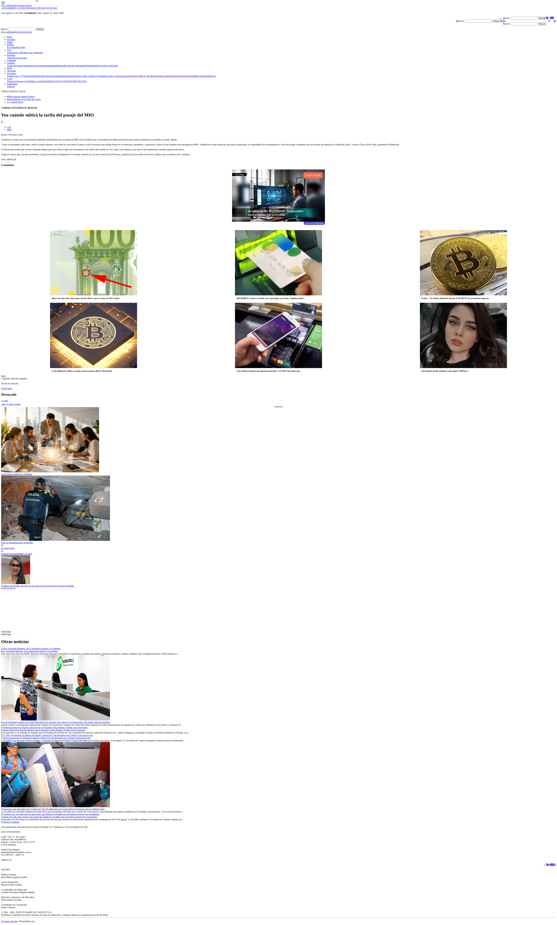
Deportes (28, 76)
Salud (170, 76)
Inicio (9, 37)
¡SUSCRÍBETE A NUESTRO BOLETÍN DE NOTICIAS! (29, 8)
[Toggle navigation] (3, 2)
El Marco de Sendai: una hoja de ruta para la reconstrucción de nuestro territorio (37, 586)
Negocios (11, 71)
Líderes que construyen (32, 52)
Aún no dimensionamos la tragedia (17, 542)
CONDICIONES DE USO (74, 81)
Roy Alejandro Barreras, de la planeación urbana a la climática (29, 651)
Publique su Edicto (36, 81)
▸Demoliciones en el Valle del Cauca (24, 99)
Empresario (12, 84)
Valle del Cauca (14, 58)
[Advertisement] (88, 610)
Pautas (10, 42)
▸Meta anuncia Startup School (21, 96)
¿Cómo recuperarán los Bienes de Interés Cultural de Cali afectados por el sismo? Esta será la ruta (45, 738)
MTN (9, 68)
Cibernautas (28, 65)
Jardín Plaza (75, 76)
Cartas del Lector (15, 65)
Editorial (60, 65)
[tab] (13, 404)
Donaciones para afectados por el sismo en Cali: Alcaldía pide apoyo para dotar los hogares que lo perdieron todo (53, 809)
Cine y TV (19, 76)
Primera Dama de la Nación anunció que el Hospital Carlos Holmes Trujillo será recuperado (43, 730)
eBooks (212, 76)
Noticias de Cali (14, 52)
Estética (10, 76)
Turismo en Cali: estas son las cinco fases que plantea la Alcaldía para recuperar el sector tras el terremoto (49, 817)
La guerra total (8, 548)
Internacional (64, 76)
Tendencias (188, 76)
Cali (9, 50)
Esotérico (42, 76)
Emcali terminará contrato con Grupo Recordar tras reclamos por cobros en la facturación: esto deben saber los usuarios (55, 722)
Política (10, 45)
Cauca (24, 58)
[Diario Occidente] (16, 5)
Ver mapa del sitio (9, 921)
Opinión (11, 63)
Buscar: (460, 21)
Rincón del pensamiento (75, 65)
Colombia (11, 60)
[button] (456, 21)
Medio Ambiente (201, 76)
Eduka (35, 76)
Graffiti (21, 47)
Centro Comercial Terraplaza (94, 76)
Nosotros (11, 39)
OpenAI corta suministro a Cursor (16, 553)
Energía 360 (136, 76)
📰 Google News (15, 102)
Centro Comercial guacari (119, 76)
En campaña (12, 47)
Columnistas (39, 65)
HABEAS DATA (53, 81)
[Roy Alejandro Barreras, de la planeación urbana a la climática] (30, 648)
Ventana (90, 65)
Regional (11, 55)
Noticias (11, 81)
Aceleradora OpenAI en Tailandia (16, 474)
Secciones (11, 73)
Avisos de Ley (21, 81)
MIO (9, 130)
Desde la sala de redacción (106, 65)
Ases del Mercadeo (150, 76)
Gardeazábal (50, 65)
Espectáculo (52, 76)
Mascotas (163, 76)
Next (3, 376)
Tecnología (178, 76)
